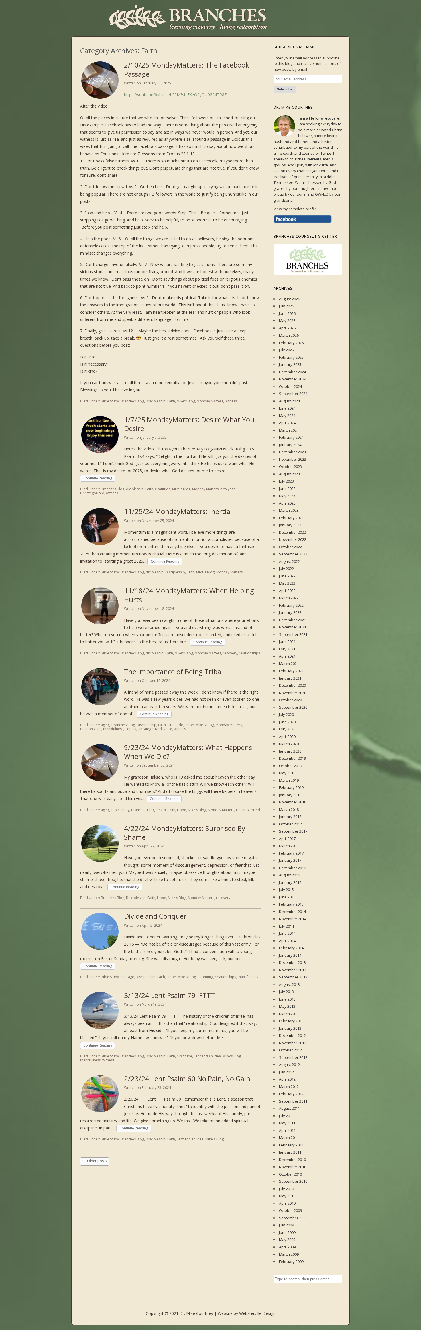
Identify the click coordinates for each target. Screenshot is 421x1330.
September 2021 (293, 634)
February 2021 (291, 670)
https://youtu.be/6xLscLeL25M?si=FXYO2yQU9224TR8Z (175, 94)
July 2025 (286, 349)
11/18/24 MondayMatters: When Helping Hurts (189, 595)
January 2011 (290, 1152)
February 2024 (291, 437)
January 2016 (290, 882)
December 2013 (292, 962)
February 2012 (291, 1093)
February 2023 (291, 517)
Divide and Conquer (155, 916)
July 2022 (286, 568)
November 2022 (292, 539)
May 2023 (287, 495)
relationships (249, 653)
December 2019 (292, 758)
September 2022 (293, 554)
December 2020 (292, 685)
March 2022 (289, 597)
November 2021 (292, 627)
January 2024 (290, 444)
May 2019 (287, 772)
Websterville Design (257, 1313)
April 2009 (287, 1247)
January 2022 (290, 612)
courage (127, 976)
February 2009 (291, 1261)
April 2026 (287, 328)
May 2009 (287, 1239)
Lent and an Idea (207, 1056)
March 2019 (289, 780)
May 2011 (287, 1122)
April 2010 (287, 1203)
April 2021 (287, 656)
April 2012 (287, 1079)
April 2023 (287, 503)
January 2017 (290, 860)
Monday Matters (210, 401)
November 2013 (292, 969)
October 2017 (290, 824)
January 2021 (290, 678)
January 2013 (290, 1028)
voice (168, 728)
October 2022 (290, 546)
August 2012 (289, 1064)
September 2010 (293, 1181)
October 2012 (290, 1050)
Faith (171, 401)
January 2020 (290, 751)
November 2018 (292, 802)
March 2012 (289, 1086)
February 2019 (291, 787)
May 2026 (287, 320)
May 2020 (287, 729)
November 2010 (292, 1166)
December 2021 (292, 619)
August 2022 (289, 561)
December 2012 (292, 1035)
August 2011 (289, 1108)
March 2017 (289, 845)
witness (231, 401)
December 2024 (292, 371)
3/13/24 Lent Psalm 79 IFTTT (169, 995)
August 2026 (289, 298)
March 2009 (289, 1254)
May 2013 (287, 1006)
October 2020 (290, 699)
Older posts (95, 1160)
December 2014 (292, 911)
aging (105, 724)
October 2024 (290, 386)
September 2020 (293, 707)
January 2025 (290, 364)
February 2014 (291, 947)
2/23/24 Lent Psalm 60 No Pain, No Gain (187, 1078)
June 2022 (287, 576)
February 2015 (291, 904)
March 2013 (289, 1013)
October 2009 (290, 1210)
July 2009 (286, 1225)
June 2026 (287, 313)
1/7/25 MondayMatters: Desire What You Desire (189, 424)
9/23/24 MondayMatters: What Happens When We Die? (188, 752)
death (161, 809)
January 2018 (290, 816)
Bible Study (110, 401)
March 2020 (289, 743)
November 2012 (292, 1042)
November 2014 (292, 918)
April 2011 (287, 1130)
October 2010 (290, 1174)
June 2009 (287, 1232)
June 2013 (287, 999)
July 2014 (286, 926)
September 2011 (293, 1101)
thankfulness (113, 728)
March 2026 (289, 335)
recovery (230, 653)
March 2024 (289, 430)
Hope (189, 724)
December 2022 (292, 532)
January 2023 (290, 524)
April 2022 (287, 590)
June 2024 (287, 408)
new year (227, 489)
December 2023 (292, 451)
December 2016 (292, 867)
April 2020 (287, 736)
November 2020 (292, 692)
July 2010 (286, 1188)
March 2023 (289, 510)
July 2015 (286, 889)
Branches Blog (132, 401)
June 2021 (287, 641)
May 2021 (287, 649)
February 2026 (291, 342)
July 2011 (286, 1115)
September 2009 (293, 1217)
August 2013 (289, 984)
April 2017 (287, 838)
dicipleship (135, 489)
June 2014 (287, 933)
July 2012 (286, 1072)
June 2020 (287, 721)
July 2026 (286, 306)
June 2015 (287, 897)
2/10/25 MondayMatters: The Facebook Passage (186, 69)
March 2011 (289, 1137)
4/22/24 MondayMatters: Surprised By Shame (184, 832)
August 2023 (289, 474)
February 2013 (291, 1020)
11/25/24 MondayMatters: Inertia (177, 511)
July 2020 (286, 714)
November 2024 (292, 379)
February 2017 (291, 853)
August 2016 (289, 875)
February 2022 (291, 605)
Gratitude (162, 489)
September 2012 (293, 1057)
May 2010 (287, 1195)
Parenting (205, 976)
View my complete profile (295, 208)
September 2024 (293, 393)
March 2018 (289, 809)
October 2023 (290, 466)
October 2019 (290, 765)
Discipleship (156, 401)
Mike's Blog (186, 401)
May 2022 (287, 583)
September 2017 (293, 831)
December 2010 (292, 1159)
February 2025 (291, 357)
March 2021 (289, 663)
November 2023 (292, 459)
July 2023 (286, 481)
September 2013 (293, 977)
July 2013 (286, 991)
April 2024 (287, 422)
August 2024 (289, 401)
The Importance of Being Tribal (173, 671)
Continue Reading (97, 478)
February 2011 (291, 1145)
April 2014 (287, 940)
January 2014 (290, 955)
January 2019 (290, 794)
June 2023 (287, 488)
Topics (130, 728)
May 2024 (287, 415)
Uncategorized (92, 493)
